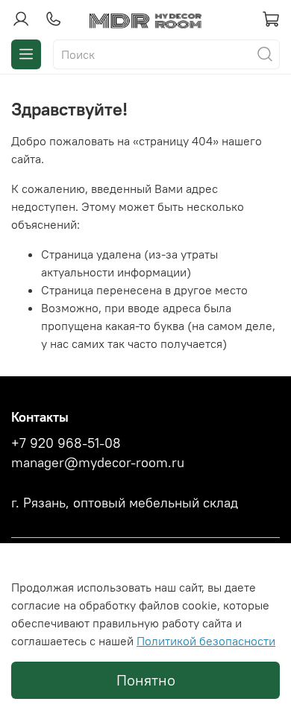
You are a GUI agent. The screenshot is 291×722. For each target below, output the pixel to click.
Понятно (145, 680)
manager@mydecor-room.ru (97, 463)
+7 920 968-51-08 (66, 443)
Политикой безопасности (206, 640)
